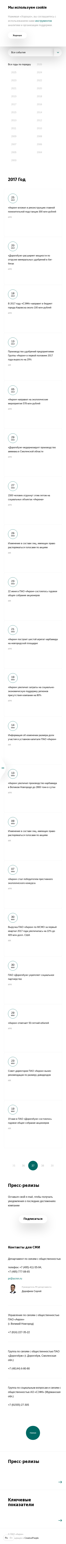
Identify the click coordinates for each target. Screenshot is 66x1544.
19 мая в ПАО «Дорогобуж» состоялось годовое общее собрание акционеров (33, 1124)
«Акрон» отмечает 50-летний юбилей (33, 1028)
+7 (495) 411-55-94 (30, 1267)
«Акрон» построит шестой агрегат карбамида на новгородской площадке (33, 644)
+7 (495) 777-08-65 (19, 1271)
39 (52, 1165)
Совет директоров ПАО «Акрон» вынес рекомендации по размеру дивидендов (33, 1076)
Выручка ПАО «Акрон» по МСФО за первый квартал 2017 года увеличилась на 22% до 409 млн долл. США (33, 932)
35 (13, 1165)
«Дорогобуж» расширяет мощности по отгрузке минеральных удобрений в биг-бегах (33, 261)
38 (42, 1165)
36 (23, 1165)
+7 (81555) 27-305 (18, 1404)
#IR (9, 365)
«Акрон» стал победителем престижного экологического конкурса (33, 884)
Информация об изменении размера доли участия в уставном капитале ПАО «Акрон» (33, 740)
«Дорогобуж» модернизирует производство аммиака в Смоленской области (33, 453)
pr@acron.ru (15, 1278)
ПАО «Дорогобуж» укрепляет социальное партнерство (33, 980)
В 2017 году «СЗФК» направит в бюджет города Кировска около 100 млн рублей (33, 309)
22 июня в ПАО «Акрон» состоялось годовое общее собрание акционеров (33, 596)
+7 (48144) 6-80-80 (19, 1368)
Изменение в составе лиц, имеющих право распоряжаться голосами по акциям (33, 548)
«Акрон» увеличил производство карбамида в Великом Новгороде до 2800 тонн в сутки (33, 788)
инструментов (43, 21)
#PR (10, 217)
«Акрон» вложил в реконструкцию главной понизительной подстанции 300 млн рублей (33, 213)
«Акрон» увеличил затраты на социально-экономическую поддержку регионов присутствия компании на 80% (33, 692)
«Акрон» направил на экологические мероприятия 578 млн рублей (33, 405)
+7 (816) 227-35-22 (19, 1332)
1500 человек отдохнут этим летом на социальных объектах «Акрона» (33, 501)
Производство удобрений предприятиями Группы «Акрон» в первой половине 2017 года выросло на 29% (33, 357)
